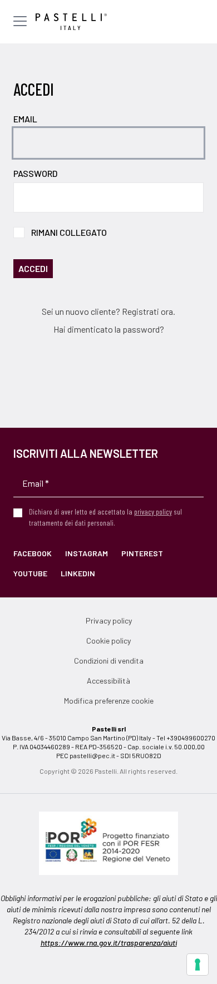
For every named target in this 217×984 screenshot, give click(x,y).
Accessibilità (108, 680)
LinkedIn (78, 573)
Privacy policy (109, 620)
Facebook (32, 553)
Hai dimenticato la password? (108, 329)
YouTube (30, 573)
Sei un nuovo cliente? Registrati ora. (108, 311)
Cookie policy (108, 640)
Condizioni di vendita (109, 660)
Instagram (86, 553)
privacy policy (153, 511)
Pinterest (142, 553)
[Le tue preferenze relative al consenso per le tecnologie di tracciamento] (197, 964)
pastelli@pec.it (92, 755)
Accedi (33, 268)
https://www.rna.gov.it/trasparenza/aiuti (109, 942)
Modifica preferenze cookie (109, 700)
